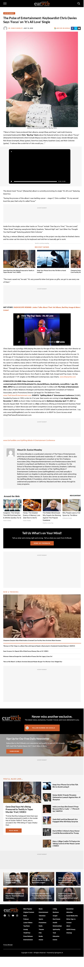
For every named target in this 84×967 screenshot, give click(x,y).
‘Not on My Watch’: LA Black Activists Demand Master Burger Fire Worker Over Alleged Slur (32, 661)
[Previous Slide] (5, 262)
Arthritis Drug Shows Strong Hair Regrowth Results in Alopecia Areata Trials (14, 879)
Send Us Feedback (42, 543)
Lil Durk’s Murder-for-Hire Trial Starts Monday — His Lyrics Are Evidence (42, 895)
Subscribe (14, 751)
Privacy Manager (8, 944)
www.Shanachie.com (68, 377)
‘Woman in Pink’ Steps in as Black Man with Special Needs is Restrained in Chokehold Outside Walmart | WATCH (39, 646)
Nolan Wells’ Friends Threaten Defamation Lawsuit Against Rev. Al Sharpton (66, 797)
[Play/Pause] (11, 181)
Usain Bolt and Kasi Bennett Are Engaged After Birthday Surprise (65, 820)
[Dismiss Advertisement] (11, 151)
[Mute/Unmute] (68, 181)
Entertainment (9, 13)
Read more (15, 831)
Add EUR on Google (63, 28)
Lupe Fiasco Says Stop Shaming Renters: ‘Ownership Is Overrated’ (68, 895)
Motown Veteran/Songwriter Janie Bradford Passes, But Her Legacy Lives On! (27, 656)
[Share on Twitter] (75, 28)
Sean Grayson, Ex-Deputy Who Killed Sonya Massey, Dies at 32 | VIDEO (25, 651)
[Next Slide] (79, 262)
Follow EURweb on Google (43, 728)
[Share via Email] (79, 28)
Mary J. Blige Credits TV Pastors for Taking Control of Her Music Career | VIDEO (66, 843)
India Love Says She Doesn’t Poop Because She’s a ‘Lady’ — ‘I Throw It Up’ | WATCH (66, 809)
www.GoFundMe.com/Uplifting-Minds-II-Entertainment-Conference (29, 440)
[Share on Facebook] (72, 28)
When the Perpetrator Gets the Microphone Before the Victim (67, 880)
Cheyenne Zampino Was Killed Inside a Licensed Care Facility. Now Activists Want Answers (32, 640)
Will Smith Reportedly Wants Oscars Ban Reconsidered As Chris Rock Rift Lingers (40, 879)
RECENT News (42, 247)
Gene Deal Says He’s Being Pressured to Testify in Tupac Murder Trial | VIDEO (18, 271)
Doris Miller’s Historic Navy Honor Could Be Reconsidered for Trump (66, 832)
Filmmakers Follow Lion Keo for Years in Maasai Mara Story (15, 895)
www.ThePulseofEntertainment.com (17, 395)
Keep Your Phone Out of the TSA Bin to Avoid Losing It (51, 271)
